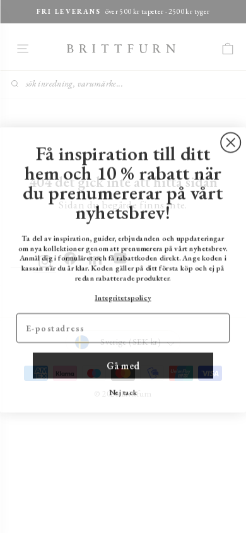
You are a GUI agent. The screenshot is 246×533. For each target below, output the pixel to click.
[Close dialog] (230, 139)
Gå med (123, 362)
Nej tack (123, 389)
